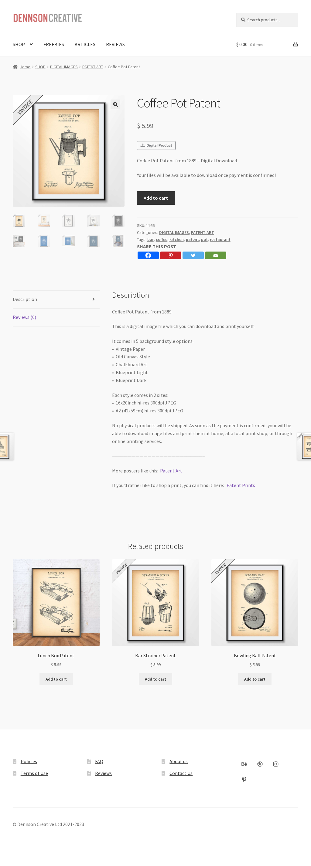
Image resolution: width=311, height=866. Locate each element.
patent (192, 239)
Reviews (103, 773)
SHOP (19, 44)
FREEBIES (53, 44)
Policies (29, 761)
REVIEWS (115, 44)
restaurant (220, 239)
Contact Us (181, 773)
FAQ (99, 761)
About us (178, 761)
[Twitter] (193, 255)
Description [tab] (25, 299)
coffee (161, 239)
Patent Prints (241, 485)
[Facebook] (148, 255)
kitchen (176, 239)
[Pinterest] (170, 255)
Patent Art (171, 471)
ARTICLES (85, 44)
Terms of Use (34, 773)
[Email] (215, 255)
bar (150, 239)
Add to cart (156, 198)
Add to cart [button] (56, 679)
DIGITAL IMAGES (64, 66)
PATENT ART (92, 66)
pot (204, 239)
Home (25, 66)
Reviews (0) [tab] (24, 317)
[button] (115, 104)
